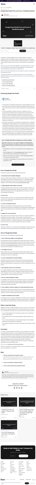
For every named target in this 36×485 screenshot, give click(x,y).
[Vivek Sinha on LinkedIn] (7, 14)
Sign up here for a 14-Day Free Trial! (18, 164)
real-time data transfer (28, 155)
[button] (18, 357)
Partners (28, 466)
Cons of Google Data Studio (7, 83)
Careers (28, 464)
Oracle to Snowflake (22, 472)
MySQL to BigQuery (22, 468)
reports (6, 123)
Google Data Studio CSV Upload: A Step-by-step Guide (7, 411)
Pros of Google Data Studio (7, 81)
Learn (4, 7)
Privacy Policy (29, 467)
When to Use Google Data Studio (8, 85)
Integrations (2, 467)
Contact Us (28, 463)
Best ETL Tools (21, 464)
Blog (10, 463)
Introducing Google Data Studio (8, 79)
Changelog (2, 470)
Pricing (2, 466)
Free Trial (2, 464)
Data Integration (12, 470)
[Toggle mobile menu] (34, 4)
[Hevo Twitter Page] (34, 479)
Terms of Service (28, 479)
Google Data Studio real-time (12, 245)
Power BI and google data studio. (23, 182)
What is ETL (20, 463)
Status (2, 471)
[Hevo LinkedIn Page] (33, 479)
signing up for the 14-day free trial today (15, 344)
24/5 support (13, 159)
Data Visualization (5, 430)
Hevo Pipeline (3, 463)
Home (1, 7)
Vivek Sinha (5, 14)
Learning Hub (12, 464)
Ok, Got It (26, 483)
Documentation (12, 467)
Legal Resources (29, 470)
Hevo (3, 142)
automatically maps (20, 152)
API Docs (11, 466)
